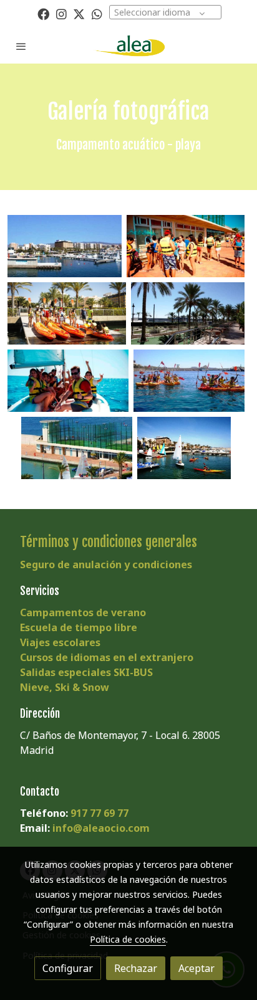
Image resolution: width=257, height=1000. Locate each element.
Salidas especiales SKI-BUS (86, 672)
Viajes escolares (60, 642)
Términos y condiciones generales (108, 541)
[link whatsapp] (97, 13)
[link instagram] (61, 13)
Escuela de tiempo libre (78, 627)
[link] (128, 45)
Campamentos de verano (83, 612)
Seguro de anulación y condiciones (106, 564)
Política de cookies (128, 939)
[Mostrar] (64, 246)
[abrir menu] (21, 46)
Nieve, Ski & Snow (64, 687)
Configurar (67, 968)
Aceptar (196, 968)
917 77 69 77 (99, 813)
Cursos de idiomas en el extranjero (106, 657)
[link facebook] (43, 13)
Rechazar (135, 968)
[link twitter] (79, 13)
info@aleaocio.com (101, 828)
